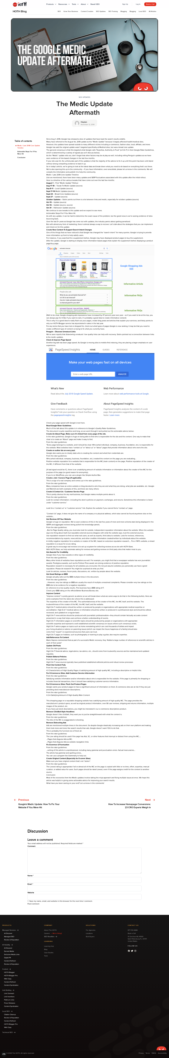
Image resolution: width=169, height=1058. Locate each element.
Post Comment (33, 904)
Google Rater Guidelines (144, 150)
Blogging (123, 11)
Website (30, 892)
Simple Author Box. (93, 475)
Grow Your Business (70, 11)
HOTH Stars (128, 547)
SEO (59, 11)
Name (30, 876)
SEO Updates (101, 11)
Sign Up (125, 4)
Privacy (141, 1053)
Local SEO (142, 11)
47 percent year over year (113, 315)
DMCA (154, 1053)
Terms (148, 1053)
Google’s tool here (77, 423)
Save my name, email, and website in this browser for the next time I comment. (61, 901)
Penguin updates (135, 155)
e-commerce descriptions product (112, 709)
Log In (138, 4)
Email (30, 884)
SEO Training (113, 11)
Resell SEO (95, 4)
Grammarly (72, 756)
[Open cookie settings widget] (4, 1054)
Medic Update (98, 142)
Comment (31, 846)
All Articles (152, 11)
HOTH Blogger (59, 323)
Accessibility (162, 1053)
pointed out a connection (132, 334)
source (69, 188)
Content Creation (87, 11)
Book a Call (150, 4)
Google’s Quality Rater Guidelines (101, 428)
